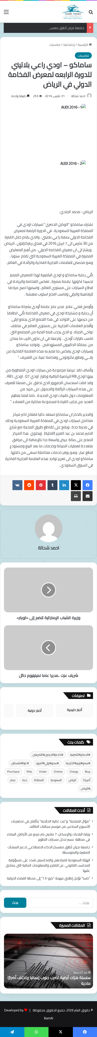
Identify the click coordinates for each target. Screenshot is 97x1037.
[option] (48, 961)
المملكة (39, 780)
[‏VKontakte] (17, 485)
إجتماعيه (69, 45)
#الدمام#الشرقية (80, 754)
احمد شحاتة (78, 96)
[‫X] (76, 485)
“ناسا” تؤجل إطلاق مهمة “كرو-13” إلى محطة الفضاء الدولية (48, 878)
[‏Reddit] (29, 485)
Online (58, 771)
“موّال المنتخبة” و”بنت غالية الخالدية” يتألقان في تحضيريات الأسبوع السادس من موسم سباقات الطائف (50, 824)
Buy (87, 771)
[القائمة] (6, 13)
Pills (29, 771)
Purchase (13, 771)
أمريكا (86, 780)
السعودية (56, 780)
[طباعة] (76, 496)
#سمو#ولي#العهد (47, 763)
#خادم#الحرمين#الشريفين (48, 754)
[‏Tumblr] (52, 485)
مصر (12, 780)
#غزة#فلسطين (20, 763)
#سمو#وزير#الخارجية (78, 763)
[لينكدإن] (64, 485)
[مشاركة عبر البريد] (88, 496)
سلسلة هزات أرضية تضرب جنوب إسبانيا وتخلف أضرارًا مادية (49, 980)
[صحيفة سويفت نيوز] (73, 11)
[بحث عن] (90, 13)
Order (43, 771)
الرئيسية (83, 45)
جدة (24, 780)
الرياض (72, 780)
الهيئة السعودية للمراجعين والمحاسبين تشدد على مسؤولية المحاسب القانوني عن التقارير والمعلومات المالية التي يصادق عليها (48, 865)
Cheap (74, 771)
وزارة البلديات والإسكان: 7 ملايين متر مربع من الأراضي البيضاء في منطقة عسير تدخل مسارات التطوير (48, 837)
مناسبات (54, 45)
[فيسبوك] (88, 485)
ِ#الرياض (85, 788)
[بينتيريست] (41, 485)
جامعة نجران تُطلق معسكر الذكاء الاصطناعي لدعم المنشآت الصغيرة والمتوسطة (48, 850)
